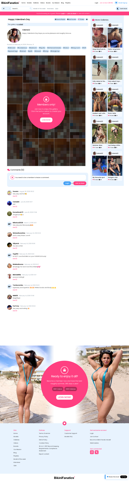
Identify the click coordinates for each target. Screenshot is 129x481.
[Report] (86, 19)
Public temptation (114, 49)
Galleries (36, 3)
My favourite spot (99, 177)
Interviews (50, 9)
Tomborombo (18, 285)
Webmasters (94, 443)
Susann (15, 191)
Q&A (56, 9)
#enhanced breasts (54, 48)
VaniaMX (16, 202)
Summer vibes (97, 145)
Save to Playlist (60, 19)
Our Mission (56, 3)
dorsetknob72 (18, 212)
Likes (82, 19)
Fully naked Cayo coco (115, 81)
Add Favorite (72, 19)
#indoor (66, 48)
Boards (48, 3)
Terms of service (44, 433)
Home (23, 3)
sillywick (16, 243)
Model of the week (39, 9)
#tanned (23, 51)
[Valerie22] (14, 35)
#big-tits (42, 48)
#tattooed (11, 48)
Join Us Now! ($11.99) (106, 3)
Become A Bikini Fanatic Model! (100, 440)
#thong (45, 51)
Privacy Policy (43, 437)
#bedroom (33, 48)
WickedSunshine (19, 233)
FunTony (16, 306)
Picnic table (112, 113)
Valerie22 (26, 30)
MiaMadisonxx (18, 264)
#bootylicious (22, 48)
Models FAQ (68, 437)
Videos (42, 3)
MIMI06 (15, 296)
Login (96, 3)
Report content (44, 454)
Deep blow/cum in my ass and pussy (99, 49)
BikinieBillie (17, 275)
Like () (15, 196)
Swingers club (113, 177)
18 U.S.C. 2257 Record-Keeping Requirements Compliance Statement (49, 448)
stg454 (15, 254)
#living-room (75, 48)
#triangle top (55, 51)
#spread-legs (12, 51)
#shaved (38, 51)
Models (29, 3)
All (3, 8)
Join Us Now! (71, 13)
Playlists (67, 3)
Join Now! (46, 120)
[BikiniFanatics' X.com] (96, 452)
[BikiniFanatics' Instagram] (92, 452)
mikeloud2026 (18, 223)
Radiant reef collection (99, 113)
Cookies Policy (44, 443)
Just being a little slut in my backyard (115, 145)
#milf (84, 48)
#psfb (30, 51)
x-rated (20, 24)
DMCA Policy (43, 440)
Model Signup (123, 3)
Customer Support (70, 433)
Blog (62, 3)
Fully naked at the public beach (99, 81)
